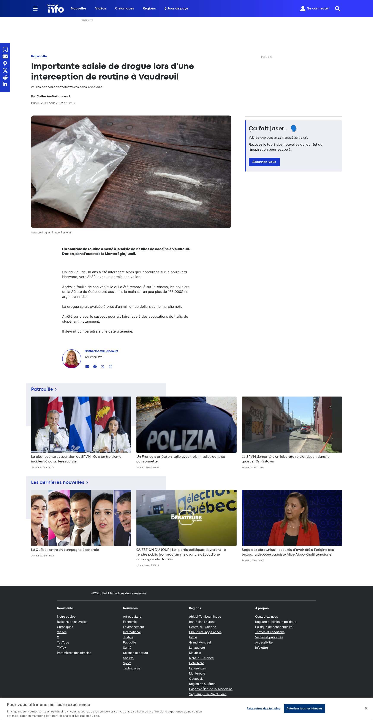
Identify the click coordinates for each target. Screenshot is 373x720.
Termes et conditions (269, 632)
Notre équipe (66, 616)
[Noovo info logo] (55, 9)
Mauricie (195, 652)
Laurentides (197, 668)
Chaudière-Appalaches (205, 632)
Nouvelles (79, 8)
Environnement (133, 627)
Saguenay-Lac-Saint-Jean (207, 694)
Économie (130, 621)
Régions (149, 8)
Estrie (193, 637)
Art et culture (132, 616)
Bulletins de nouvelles (72, 621)
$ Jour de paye (176, 8)
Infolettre (261, 647)
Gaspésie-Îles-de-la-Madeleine (210, 689)
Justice (128, 637)
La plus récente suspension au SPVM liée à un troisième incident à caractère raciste (76, 459)
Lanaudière (197, 647)
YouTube (63, 642)
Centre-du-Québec (202, 627)
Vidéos (100, 8)
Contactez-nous (266, 616)
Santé (127, 647)
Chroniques (124, 8)
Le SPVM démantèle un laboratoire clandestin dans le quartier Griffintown (285, 459)
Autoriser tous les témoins (304, 708)
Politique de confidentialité (273, 627)
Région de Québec (202, 684)
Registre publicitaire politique (275, 621)
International (132, 632)
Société (128, 658)
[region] (186, 709)
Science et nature (135, 652)
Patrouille (39, 56)
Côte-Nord (196, 663)
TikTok (61, 647)
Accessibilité (264, 642)
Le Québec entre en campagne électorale (65, 549)
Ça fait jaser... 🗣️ (273, 128)
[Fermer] (366, 708)
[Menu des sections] (35, 8)
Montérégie (197, 673)
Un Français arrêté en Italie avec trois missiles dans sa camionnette (180, 459)
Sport (127, 663)
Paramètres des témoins (74, 652)
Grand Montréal (200, 642)
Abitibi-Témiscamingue (205, 616)
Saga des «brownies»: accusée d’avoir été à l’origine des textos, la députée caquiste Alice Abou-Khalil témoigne (288, 552)
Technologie (131, 668)
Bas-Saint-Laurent (202, 621)
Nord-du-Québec (201, 658)
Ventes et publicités (269, 637)
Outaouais (196, 678)
